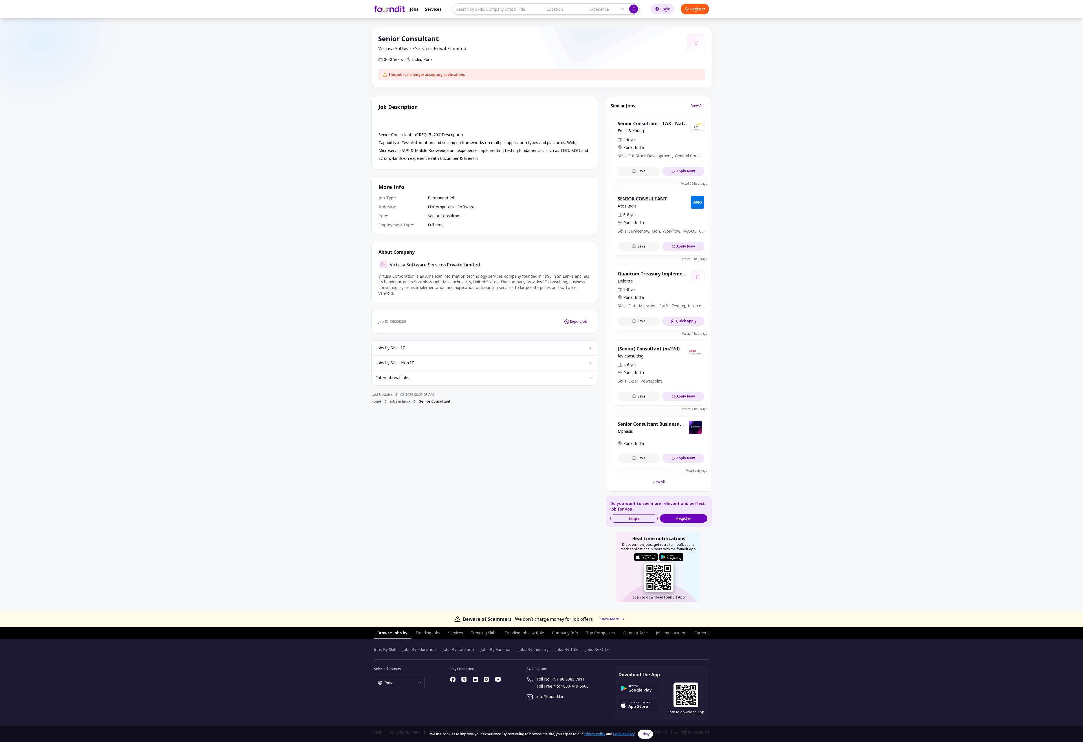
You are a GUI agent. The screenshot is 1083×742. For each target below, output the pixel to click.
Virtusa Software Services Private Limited (422, 48)
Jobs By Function (496, 649)
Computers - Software (453, 206)
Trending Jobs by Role (524, 632)
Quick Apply (686, 321)
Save (641, 171)
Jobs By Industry (533, 649)
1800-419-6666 (575, 686)
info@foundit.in (550, 696)
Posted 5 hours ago (694, 409)
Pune (428, 59)
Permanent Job (441, 197)
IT (430, 206)
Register (697, 9)
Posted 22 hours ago (694, 184)
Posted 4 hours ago (694, 259)
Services (433, 9)
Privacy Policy (594, 734)
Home (376, 401)
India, (417, 59)
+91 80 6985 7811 (568, 679)
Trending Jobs (427, 632)
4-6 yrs (629, 139)
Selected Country (387, 668)
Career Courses (708, 632)
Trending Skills (484, 632)
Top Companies (600, 632)
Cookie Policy (624, 734)
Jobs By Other (598, 649)
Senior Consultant (444, 215)
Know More (609, 619)
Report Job (578, 321)
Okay (645, 734)
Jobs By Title (566, 649)
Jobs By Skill (385, 649)
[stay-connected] (453, 679)
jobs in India (400, 401)
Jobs (414, 9)
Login (665, 9)
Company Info (565, 632)
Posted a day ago (696, 470)
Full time (436, 225)
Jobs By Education (419, 649)
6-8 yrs (629, 214)
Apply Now (685, 171)
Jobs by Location (671, 632)
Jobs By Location (458, 649)
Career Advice (635, 632)
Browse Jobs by (392, 632)
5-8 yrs (629, 289)
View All (697, 105)
